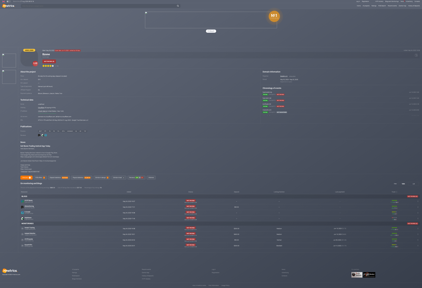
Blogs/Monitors (77, 279)
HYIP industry (379, 1)
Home (359, 6)
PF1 (45, 131)
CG (76, 131)
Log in (358, 1)
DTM (63, 131)
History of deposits (414, 6)
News (402, 1)
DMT (40, 131)
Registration (365, 1)
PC (50, 131)
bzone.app (45, 57)
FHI (58, 131)
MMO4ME (70, 131)
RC (54, 131)
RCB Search (382, 6)
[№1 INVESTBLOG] (211, 28)
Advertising (409, 1)
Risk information (214, 285)
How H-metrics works (199, 285)
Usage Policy (225, 285)
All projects (366, 6)
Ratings (374, 6)
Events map (402, 6)
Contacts (417, 1)
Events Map (145, 273)
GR (80, 131)
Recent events (392, 6)
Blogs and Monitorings (392, 1)
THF (85, 131)
